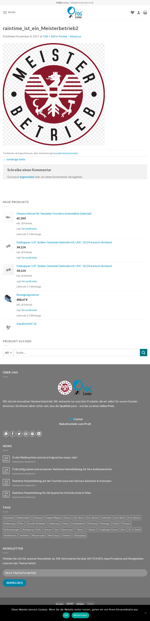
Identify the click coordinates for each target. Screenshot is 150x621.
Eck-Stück (79, 517)
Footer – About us (70, 36)
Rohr (38, 529)
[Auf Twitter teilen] (19, 434)
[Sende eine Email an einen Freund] (26, 434)
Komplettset (79, 523)
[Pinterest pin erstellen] (32, 434)
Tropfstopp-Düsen (108, 529)
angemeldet (27, 176)
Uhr (123, 529)
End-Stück (120, 517)
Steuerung (66, 529)
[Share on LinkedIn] (39, 434)
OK (66, 615)
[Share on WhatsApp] (6, 434)
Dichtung (37, 517)
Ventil (137, 529)
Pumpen (126, 523)
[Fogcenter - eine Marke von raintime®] (75, 12)
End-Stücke (134, 517)
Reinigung (28, 529)
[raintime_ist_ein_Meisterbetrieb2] (54, 94)
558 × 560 (49, 36)
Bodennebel (23, 517)
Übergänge (80, 535)
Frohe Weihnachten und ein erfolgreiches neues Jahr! (45, 457)
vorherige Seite (14, 159)
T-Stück (79, 529)
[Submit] (143, 352)
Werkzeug (53, 535)
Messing (92, 523)
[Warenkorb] (145, 12)
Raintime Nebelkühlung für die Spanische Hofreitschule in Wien (51, 492)
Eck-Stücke (92, 517)
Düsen (67, 517)
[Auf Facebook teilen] (13, 434)
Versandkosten (29, 228)
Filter (21, 523)
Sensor (48, 529)
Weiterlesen (80, 615)
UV (129, 529)
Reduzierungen (12, 529)
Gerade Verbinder (36, 523)
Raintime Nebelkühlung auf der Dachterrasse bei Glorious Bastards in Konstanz (61, 480)
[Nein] (145, 614)
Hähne (66, 523)
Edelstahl (106, 517)
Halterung (54, 523)
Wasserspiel (38, 535)
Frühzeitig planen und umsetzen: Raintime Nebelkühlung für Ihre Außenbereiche (62, 469)
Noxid (116, 523)
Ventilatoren (10, 535)
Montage (104, 523)
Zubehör (66, 535)
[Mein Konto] (138, 12)
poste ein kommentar (67, 153)
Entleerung (9, 523)
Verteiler (24, 535)
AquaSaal (9, 517)
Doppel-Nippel (52, 517)
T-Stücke (90, 529)
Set (56, 529)
